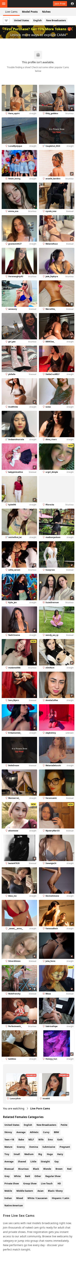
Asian (40, 1190)
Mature (8, 1146)
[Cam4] (20, 4)
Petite (64, 1124)
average (8, 1161)
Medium (29, 1154)
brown (59, 1168)
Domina (33, 1146)
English (37, 20)
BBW (56, 1132)
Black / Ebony (55, 1190)
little (33, 1161)
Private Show (11, 1183)
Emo (50, 1139)
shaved (22, 1161)
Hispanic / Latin (60, 1198)
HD (59, 1183)
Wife (41, 1139)
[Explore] (3, 3)
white (17, 1176)
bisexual (9, 1168)
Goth (60, 1139)
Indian (8, 1198)
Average (20, 1132)
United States (21, 20)
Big (40, 1154)
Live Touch (47, 1183)
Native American (13, 1205)
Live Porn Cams (40, 1108)
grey (7, 1176)
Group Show (30, 1183)
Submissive (48, 1146)
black (36, 1168)
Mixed (19, 1198)
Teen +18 (9, 1139)
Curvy (46, 1132)
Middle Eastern (24, 1190)
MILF (31, 1139)
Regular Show (53, 1176)
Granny (21, 1146)
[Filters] (6, 20)
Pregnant (65, 1146)
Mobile (8, 1190)
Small (17, 1154)
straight (45, 1161)
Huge (50, 1154)
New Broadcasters (56, 20)
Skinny (8, 1132)
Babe (21, 1139)
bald (27, 1176)
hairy (60, 1154)
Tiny (6, 1154)
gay (56, 1161)
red (69, 1168)
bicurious (23, 1168)
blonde (47, 1168)
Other (37, 1176)
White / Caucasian (37, 1198)
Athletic (34, 1132)
